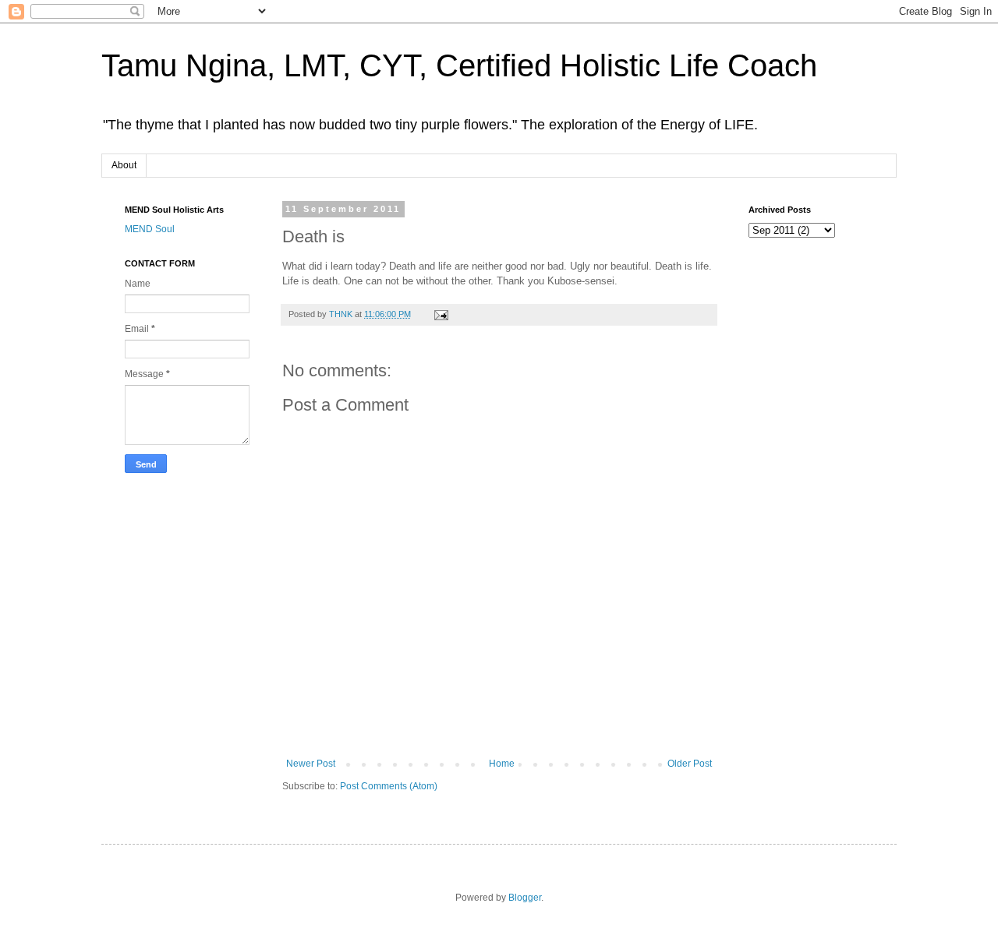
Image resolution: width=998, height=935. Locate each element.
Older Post (689, 763)
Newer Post (310, 763)
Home (502, 763)
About (123, 165)
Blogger (524, 897)
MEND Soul (150, 229)
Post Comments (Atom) (388, 786)
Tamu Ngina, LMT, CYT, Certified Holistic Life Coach (459, 65)
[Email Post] (440, 314)
